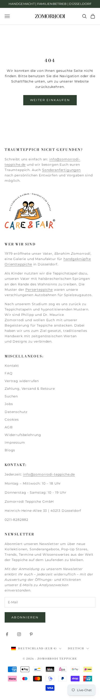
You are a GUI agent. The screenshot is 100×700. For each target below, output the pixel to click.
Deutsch (76, 648)
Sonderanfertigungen (61, 170)
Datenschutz (16, 412)
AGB (9, 427)
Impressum (15, 442)
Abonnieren (25, 617)
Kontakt (12, 365)
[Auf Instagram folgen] (19, 634)
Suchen (11, 396)
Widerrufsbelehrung (23, 435)
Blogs (10, 450)
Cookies (12, 419)
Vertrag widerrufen (22, 381)
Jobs (9, 404)
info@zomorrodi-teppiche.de (49, 474)
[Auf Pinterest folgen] (31, 634)
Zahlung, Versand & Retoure (30, 388)
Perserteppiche (39, 289)
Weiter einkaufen (50, 100)
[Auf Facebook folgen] (7, 634)
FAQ (9, 373)
